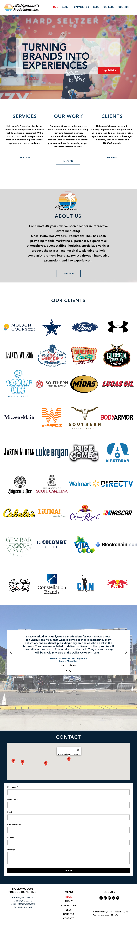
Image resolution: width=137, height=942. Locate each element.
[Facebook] (101, 898)
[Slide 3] (71, 92)
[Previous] (11, 652)
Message (11, 850)
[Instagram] (109, 898)
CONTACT (68, 918)
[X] (117, 898)
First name (12, 787)
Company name (14, 824)
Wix (116, 915)
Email (10, 812)
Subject (11, 837)
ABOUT (69, 901)
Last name (12, 799)
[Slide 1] (66, 670)
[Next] (126, 652)
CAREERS (68, 914)
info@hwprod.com (26, 904)
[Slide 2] (70, 671)
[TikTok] (113, 898)
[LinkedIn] (105, 898)
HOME (68, 897)
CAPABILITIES (68, 905)
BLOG (69, 910)
